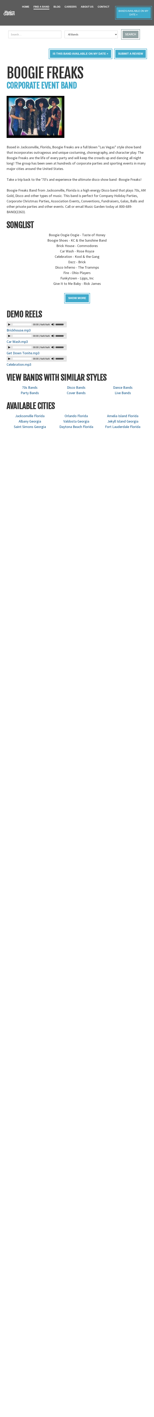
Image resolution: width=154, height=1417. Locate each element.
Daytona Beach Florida (76, 426)
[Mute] (53, 324)
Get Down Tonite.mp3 (23, 353)
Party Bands (30, 393)
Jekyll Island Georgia (122, 421)
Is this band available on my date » (80, 53)
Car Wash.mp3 (17, 341)
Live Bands (123, 393)
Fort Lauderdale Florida (122, 426)
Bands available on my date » (133, 13)
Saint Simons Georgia (30, 426)
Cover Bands (76, 393)
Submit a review (130, 53)
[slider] (61, 324)
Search (130, 34)
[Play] (9, 324)
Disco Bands (76, 387)
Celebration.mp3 (19, 364)
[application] (37, 324)
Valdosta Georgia (76, 421)
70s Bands (29, 387)
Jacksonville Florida (30, 416)
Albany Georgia (30, 421)
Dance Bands (123, 387)
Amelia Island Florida (122, 416)
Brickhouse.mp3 (19, 330)
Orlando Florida (76, 416)
